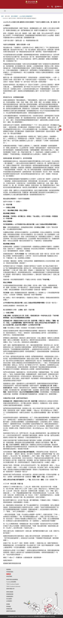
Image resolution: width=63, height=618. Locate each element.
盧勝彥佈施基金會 (11, 611)
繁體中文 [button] (59, 6)
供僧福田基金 (9, 571)
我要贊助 (8, 569)
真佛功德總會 (9, 591)
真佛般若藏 (9, 608)
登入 (48, 6)
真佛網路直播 (9, 594)
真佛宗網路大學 (10, 588)
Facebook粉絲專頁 (11, 581)
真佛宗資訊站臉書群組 (12, 579)
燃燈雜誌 (8, 606)
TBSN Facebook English (12, 584)
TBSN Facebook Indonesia (13, 586)
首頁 (2, 16)
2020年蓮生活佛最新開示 (25, 16)
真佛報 (8, 604)
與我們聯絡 (9, 576)
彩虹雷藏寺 (9, 598)
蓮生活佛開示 (14, 16)
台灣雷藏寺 (9, 601)
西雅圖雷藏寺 (9, 596)
